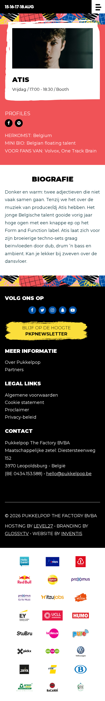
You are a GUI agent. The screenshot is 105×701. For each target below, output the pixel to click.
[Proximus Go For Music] (24, 597)
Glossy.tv (17, 533)
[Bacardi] (52, 687)
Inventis (71, 533)
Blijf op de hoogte (46, 330)
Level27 (43, 526)
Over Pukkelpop (23, 362)
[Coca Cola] (80, 562)
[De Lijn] (52, 669)
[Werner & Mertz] (24, 687)
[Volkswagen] (80, 651)
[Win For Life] (52, 651)
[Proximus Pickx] (24, 651)
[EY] (24, 615)
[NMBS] (80, 669)
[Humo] (80, 615)
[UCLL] (52, 615)
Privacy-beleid (20, 417)
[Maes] (52, 562)
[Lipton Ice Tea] (52, 579)
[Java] (24, 669)
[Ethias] (80, 597)
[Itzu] (52, 597)
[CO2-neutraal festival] (80, 687)
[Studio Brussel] (24, 633)
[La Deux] (52, 633)
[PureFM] (80, 633)
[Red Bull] (24, 579)
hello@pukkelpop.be (69, 473)
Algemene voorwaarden (31, 395)
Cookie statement (24, 402)
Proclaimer (17, 410)
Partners (14, 369)
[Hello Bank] (24, 562)
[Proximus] (80, 579)
